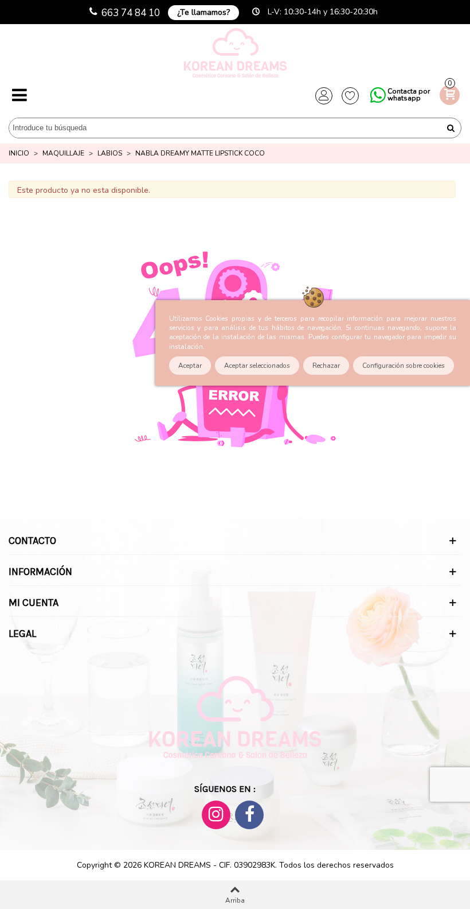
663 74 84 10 (130, 13)
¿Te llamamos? (203, 12)
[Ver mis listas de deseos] (350, 95)
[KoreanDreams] (235, 54)
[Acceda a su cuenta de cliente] (324, 95)
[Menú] (19, 96)
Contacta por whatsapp (408, 95)
